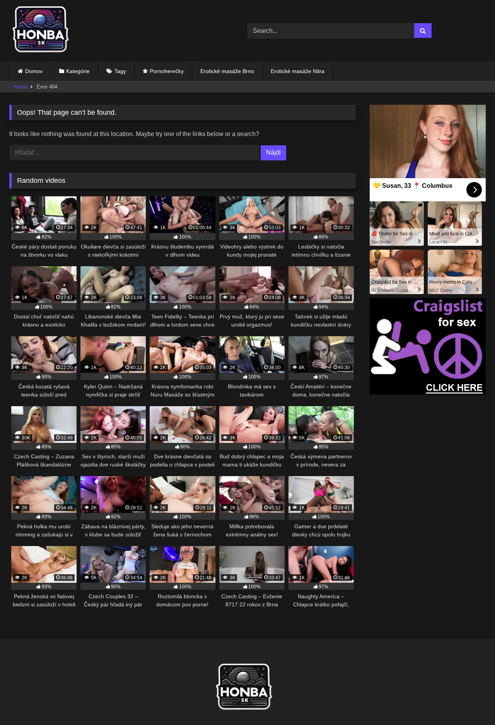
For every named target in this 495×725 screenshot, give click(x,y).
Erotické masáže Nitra (297, 71)
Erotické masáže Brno (227, 71)
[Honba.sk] (44, 30)
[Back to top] (471, 702)
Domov (34, 71)
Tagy (120, 71)
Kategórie (78, 71)
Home (20, 87)
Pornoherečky (167, 71)
